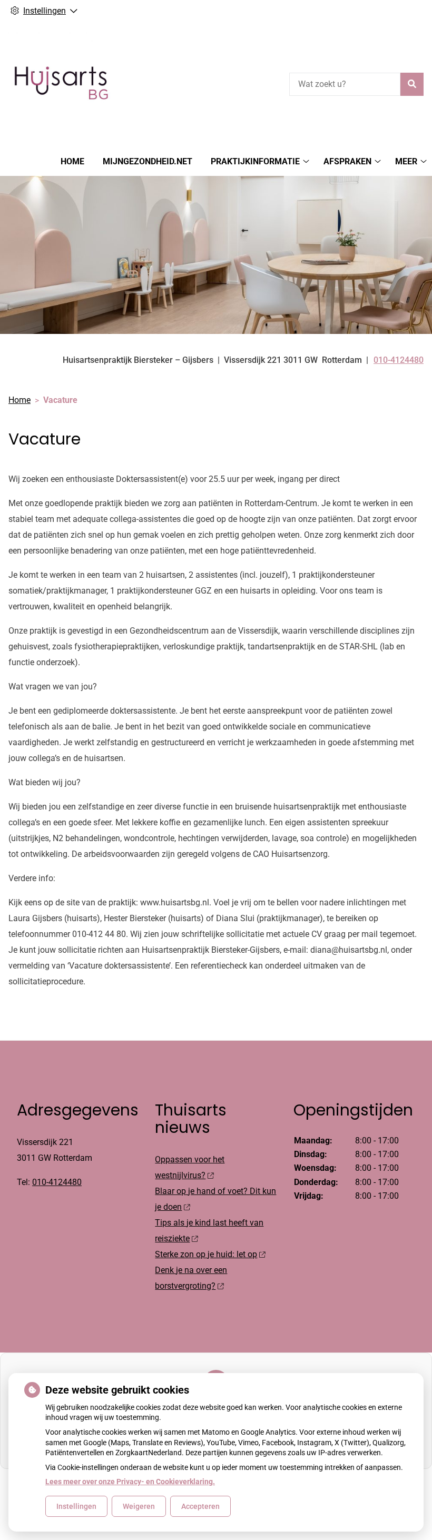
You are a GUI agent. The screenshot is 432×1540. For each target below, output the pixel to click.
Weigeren (139, 1506)
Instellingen (76, 1506)
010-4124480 (57, 1182)
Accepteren (200, 1506)
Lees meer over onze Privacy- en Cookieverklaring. (130, 1481)
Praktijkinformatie (255, 161)
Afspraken (347, 161)
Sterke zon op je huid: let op (206, 1254)
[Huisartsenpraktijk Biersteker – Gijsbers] (61, 82)
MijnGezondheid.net (147, 161)
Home (72, 161)
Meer (406, 161)
